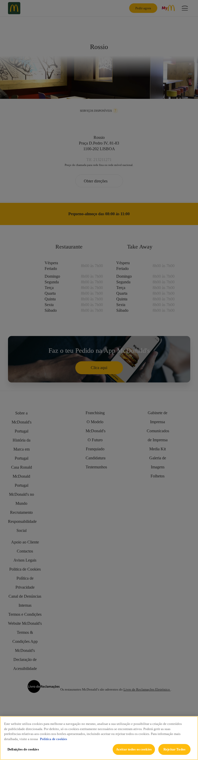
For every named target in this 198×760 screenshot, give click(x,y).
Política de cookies (53, 739)
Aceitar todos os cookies (134, 749)
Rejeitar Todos (174, 749)
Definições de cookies (23, 749)
